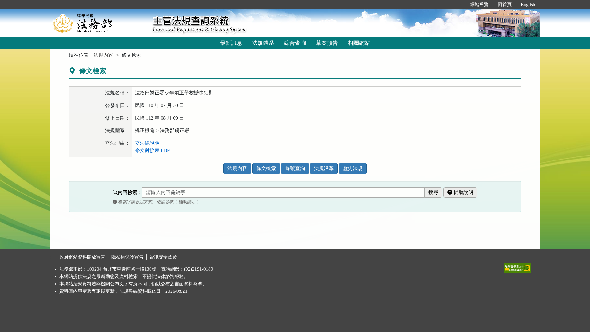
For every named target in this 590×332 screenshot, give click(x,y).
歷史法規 (353, 168)
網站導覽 (479, 4)
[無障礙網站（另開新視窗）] (517, 266)
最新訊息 (231, 43)
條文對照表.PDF (152, 150)
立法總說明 (147, 143)
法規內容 (103, 55)
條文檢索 (266, 168)
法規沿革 (324, 168)
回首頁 (505, 4)
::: (459, 4)
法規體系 (263, 43)
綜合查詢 (295, 43)
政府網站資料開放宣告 (82, 257)
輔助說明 (462, 192)
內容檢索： (130, 192)
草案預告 (327, 43)
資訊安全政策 (163, 257)
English (528, 4)
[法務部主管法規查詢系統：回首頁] (99, 23)
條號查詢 (295, 168)
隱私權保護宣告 (127, 257)
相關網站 (359, 43)
